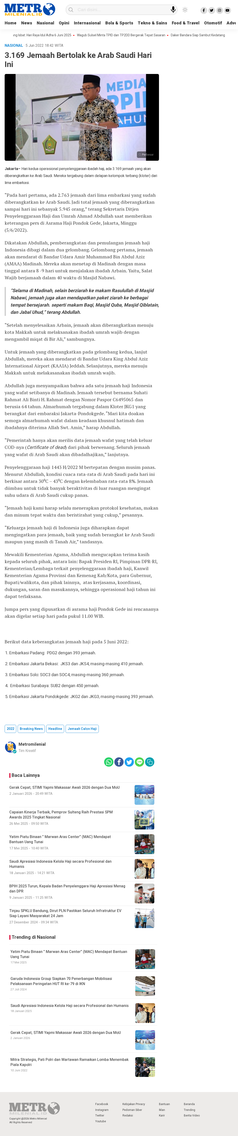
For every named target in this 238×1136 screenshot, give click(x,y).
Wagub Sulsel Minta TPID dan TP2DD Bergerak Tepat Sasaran (105, 35)
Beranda (189, 1104)
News (26, 23)
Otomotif (213, 23)
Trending (189, 1110)
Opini (64, 23)
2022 (10, 728)
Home (11, 23)
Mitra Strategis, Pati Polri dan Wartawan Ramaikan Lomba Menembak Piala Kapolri (69, 1062)
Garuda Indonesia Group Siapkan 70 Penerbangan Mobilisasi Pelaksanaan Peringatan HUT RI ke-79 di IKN (61, 981)
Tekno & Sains (152, 23)
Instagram (102, 1110)
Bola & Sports (119, 23)
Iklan (162, 1110)
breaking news (31, 728)
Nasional (45, 23)
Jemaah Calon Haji (82, 728)
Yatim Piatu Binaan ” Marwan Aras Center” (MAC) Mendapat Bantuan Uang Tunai (68, 954)
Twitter (99, 1115)
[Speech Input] (173, 10)
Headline (55, 728)
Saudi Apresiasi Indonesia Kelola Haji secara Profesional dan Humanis (69, 1006)
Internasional (87, 23)
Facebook (101, 1104)
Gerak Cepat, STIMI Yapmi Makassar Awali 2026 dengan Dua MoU (65, 1033)
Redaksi (127, 1115)
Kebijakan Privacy (133, 1104)
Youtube (100, 1121)
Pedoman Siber (132, 1110)
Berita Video (192, 1115)
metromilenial (32, 744)
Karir (162, 1115)
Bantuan (164, 1104)
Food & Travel (185, 23)
